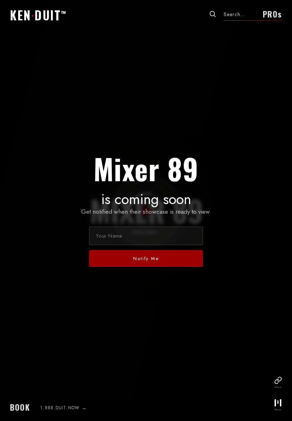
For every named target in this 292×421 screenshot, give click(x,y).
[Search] (213, 14)
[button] (40, 15)
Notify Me (145, 258)
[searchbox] (240, 14)
